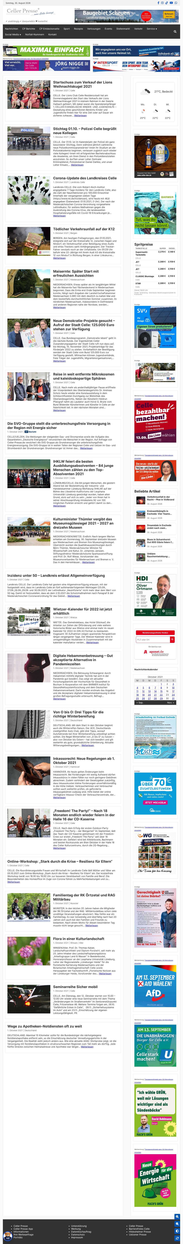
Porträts (18, 1237)
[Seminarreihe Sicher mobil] (28, 1012)
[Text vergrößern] (177, 1217)
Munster (74, 903)
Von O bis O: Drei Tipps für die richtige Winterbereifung (78, 714)
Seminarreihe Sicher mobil (75, 987)
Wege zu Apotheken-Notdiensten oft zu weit (44, 1026)
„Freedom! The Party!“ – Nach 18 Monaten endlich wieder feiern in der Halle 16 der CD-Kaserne (84, 815)
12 (143, 691)
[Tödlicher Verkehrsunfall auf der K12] (28, 254)
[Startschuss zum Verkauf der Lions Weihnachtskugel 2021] (28, 108)
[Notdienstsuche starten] (172, 640)
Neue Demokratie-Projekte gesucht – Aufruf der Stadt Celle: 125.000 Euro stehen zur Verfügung (84, 325)
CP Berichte (28, 28)
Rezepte (78, 28)
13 (149, 691)
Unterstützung (79, 1225)
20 (149, 694)
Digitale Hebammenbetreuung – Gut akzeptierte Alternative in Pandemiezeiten (83, 660)
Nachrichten (11, 28)
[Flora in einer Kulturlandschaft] (28, 964)
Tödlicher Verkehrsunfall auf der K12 (84, 229)
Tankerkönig (144, 293)
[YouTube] (171, 2)
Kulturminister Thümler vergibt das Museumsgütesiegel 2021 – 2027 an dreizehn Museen (83, 523)
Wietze (73, 617)
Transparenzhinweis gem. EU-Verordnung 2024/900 (30, 59)
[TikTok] (166, 2)
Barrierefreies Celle (139, 1228)
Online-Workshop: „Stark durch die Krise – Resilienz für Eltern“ (59, 861)
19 (143, 694)
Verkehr (138, 28)
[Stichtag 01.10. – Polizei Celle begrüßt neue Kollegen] (28, 154)
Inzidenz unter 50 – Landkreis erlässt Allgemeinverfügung (56, 575)
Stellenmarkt (123, 28)
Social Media (12, 34)
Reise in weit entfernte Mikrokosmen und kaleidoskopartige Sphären (83, 376)
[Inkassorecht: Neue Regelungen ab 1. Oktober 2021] (28, 784)
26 (143, 698)
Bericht (32, 432)
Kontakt (52, 34)
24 (173, 694)
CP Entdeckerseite (49, 28)
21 (155, 694)
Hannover (75, 767)
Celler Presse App (23, 1228)
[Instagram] (162, 2)
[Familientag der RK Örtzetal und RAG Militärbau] (28, 920)
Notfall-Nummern (34, 34)
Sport (67, 28)
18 (137, 694)
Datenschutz (78, 1234)
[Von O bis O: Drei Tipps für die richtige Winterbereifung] (28, 737)
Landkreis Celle (77, 182)
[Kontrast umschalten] (177, 1231)
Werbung (76, 1228)
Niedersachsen (77, 279)
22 (161, 694)
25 (137, 698)
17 (173, 691)
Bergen (73, 233)
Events (108, 28)
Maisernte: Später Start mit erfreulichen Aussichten (76, 273)
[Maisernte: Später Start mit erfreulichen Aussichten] (28, 297)
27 (149, 698)
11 (137, 691)
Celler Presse (21, 1225)
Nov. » (170, 702)
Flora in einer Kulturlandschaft (78, 939)
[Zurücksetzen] (177, 1238)
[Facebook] (158, 2)
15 (161, 691)
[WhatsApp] (176, 2)
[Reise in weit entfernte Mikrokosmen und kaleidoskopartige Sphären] (28, 400)
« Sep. (140, 702)
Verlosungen (94, 28)
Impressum (77, 1237)
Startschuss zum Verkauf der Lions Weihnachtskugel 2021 (82, 84)
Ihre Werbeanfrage (23, 1234)
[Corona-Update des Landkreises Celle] (28, 203)
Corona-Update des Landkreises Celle (85, 178)
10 (173, 687)
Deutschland (76, 720)
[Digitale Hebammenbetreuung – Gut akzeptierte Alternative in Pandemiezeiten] (28, 681)
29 (161, 698)
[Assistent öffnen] (8, 1236)
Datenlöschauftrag (81, 1231)
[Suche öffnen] (175, 32)
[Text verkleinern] (177, 1224)
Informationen (21, 1231)
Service (151, 28)
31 (173, 698)
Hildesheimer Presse (140, 1231)
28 (155, 698)
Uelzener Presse (137, 1234)
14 (155, 691)
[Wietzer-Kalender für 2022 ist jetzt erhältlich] (28, 635)
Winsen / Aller (76, 943)
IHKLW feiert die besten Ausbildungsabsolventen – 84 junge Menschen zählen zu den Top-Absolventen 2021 (83, 467)
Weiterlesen (80, 115)
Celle (72, 90)
